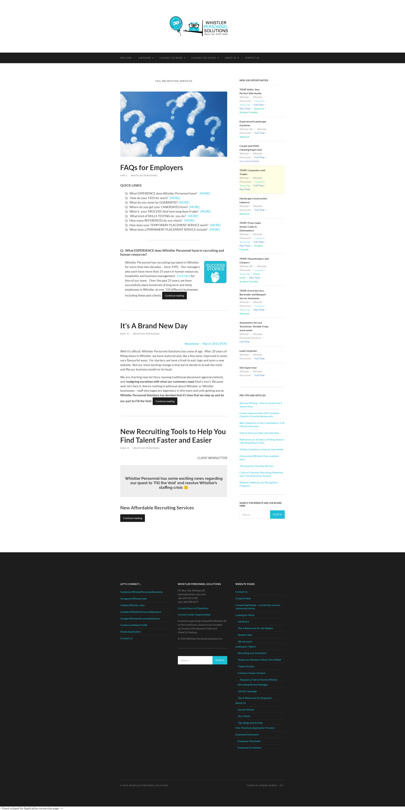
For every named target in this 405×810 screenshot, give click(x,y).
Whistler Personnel (144, 175)
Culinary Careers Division (252, 672)
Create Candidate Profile (133, 624)
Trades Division (246, 666)
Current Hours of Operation (193, 608)
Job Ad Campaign (247, 691)
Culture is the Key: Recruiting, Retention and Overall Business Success (261, 474)
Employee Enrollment (249, 747)
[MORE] (205, 193)
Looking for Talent (203, 58)
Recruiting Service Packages (253, 684)
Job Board (144, 58)
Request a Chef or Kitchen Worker (258, 679)
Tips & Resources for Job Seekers (255, 628)
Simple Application (130, 631)
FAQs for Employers (151, 167)
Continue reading (174, 295)
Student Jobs (245, 634)
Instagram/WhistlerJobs (133, 598)
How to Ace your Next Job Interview (259, 432)
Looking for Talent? (245, 646)
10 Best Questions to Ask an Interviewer (261, 449)
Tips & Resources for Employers (255, 697)
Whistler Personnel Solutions (148, 785)
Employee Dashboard (247, 734)
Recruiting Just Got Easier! (252, 652)
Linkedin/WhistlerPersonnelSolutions (140, 611)
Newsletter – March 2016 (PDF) (206, 343)
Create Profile (243, 598)
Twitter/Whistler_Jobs (132, 605)
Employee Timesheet (249, 741)
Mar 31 (124, 333)
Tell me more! (245, 641)
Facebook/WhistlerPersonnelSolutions (141, 591)
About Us (230, 58)
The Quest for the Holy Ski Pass (257, 465)
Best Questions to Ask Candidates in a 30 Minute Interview (262, 424)
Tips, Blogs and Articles (250, 722)
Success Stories (246, 709)
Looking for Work (171, 58)
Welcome (126, 58)
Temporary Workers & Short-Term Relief (259, 659)
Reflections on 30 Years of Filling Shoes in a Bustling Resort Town (262, 441)
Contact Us (252, 58)
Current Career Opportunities (194, 614)
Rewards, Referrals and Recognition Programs (259, 484)
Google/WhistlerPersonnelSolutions (140, 618)
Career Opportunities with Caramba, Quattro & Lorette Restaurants (259, 414)
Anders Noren (268, 785)
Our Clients (244, 716)
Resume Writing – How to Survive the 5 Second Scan (261, 405)
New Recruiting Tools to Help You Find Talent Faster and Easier (173, 435)
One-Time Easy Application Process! (255, 727)
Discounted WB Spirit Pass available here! (259, 457)
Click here (183, 276)
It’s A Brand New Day (154, 325)
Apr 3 (123, 175)
